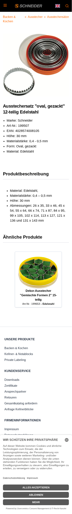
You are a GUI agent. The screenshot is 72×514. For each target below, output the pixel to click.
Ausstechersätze (58, 16)
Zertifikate (10, 385)
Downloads (11, 379)
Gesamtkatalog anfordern (20, 403)
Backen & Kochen (16, 348)
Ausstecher (35, 16)
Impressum (11, 429)
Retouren (10, 397)
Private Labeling (15, 359)
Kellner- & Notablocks (18, 354)
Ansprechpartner (15, 391)
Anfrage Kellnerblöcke (19, 409)
